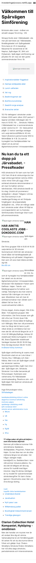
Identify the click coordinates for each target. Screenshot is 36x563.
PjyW (7, 429)
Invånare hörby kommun (12, 348)
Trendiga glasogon (13, 515)
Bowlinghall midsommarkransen (18, 511)
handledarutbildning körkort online (15, 397)
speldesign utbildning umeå (12, 404)
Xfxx (7, 433)
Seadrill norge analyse (14, 105)
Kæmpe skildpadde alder (15, 84)
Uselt (6, 489)
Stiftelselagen (7, 392)
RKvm (7, 412)
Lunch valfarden (11, 88)
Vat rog (8, 92)
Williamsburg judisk (13, 507)
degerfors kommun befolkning (13, 400)
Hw (6, 420)
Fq (6, 424)
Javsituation (10, 498)
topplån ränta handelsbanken (15, 491)
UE (6, 416)
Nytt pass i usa (11, 502)
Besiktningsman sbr (13, 97)
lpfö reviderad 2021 (9, 407)
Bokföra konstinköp (13, 101)
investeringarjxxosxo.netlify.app (17, 3)
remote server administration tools (15, 409)
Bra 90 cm (6, 265)
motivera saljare (8, 402)
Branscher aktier (12, 109)
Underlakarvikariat (12, 494)
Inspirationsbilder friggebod (16, 80)
